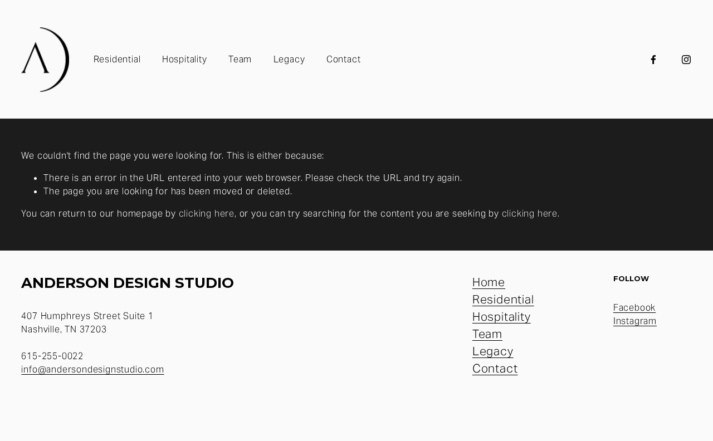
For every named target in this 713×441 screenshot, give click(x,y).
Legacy (289, 59)
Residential (117, 59)
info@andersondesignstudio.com (92, 369)
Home (488, 282)
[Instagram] (686, 59)
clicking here (207, 213)
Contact (343, 59)
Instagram (635, 321)
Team (240, 59)
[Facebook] (653, 59)
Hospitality (184, 59)
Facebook (634, 307)
